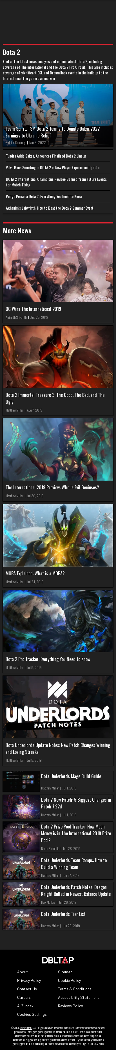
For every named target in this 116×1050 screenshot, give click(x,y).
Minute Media (26, 1028)
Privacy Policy (29, 980)
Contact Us (27, 988)
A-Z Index (25, 1005)
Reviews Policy (70, 1005)
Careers (24, 997)
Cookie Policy (69, 980)
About (22, 971)
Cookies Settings (32, 1014)
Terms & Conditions (75, 988)
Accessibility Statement (78, 997)
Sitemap (65, 971)
